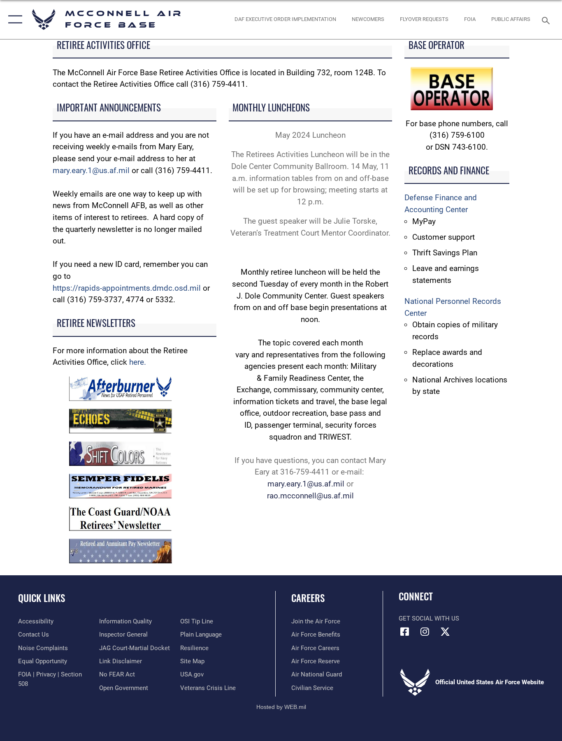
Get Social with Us (429, 618)
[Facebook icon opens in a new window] (405, 631)
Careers (308, 598)
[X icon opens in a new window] (445, 631)
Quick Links (41, 598)
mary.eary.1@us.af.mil (91, 170)
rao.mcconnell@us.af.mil (310, 495)
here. (137, 362)
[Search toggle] (547, 20)
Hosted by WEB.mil (281, 707)
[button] (13, 19)
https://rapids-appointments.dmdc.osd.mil (128, 288)
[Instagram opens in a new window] (425, 631)
